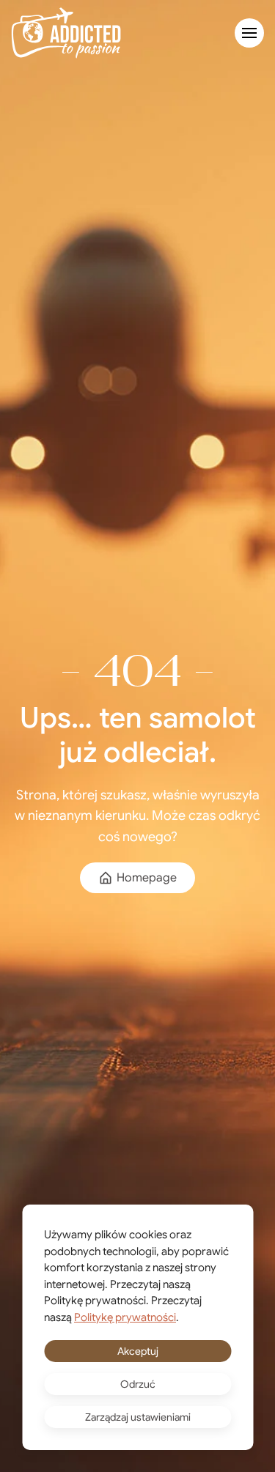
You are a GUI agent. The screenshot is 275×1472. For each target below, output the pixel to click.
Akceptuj (137, 1351)
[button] (249, 33)
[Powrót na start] (66, 33)
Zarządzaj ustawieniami (138, 1417)
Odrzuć (137, 1384)
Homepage (147, 877)
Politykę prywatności (125, 1317)
